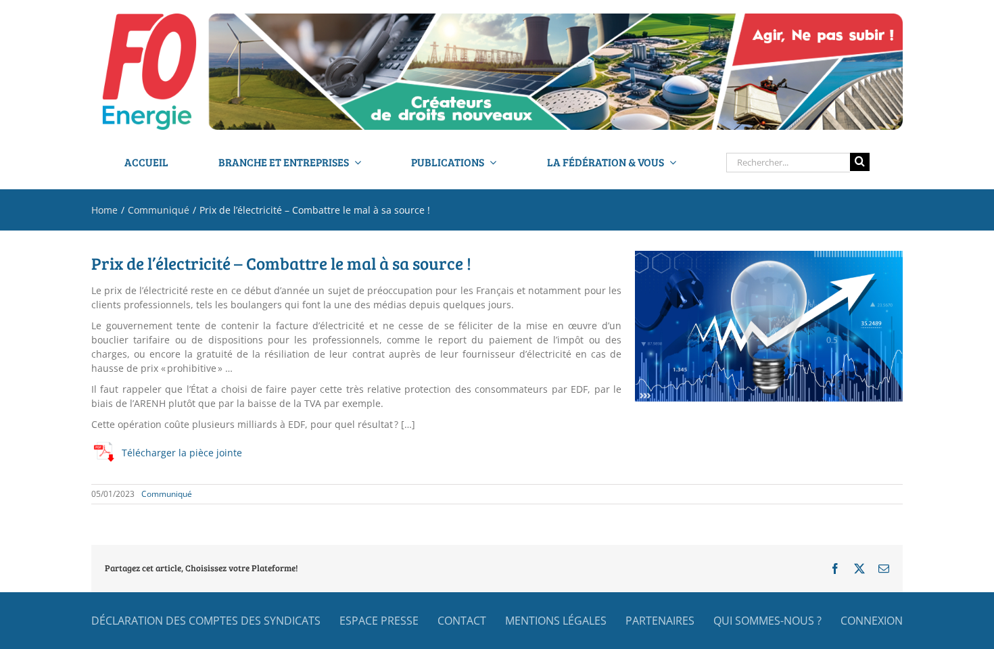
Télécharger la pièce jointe (182, 452)
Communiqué (166, 494)
